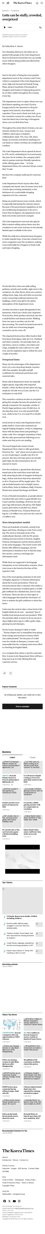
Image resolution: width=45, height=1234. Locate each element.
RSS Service (22, 1168)
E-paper (14, 1168)
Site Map (5, 1171)
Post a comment (22, 706)
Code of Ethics (7, 1180)
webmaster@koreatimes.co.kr (24, 1208)
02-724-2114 (9, 1210)
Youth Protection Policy (11, 1183)
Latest (12, 757)
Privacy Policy (30, 1180)
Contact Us (24, 1160)
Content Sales (33, 1168)
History (15, 1160)
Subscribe (6, 1168)
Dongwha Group (19, 1194)
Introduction (6, 1160)
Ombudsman (19, 1180)
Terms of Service (27, 1183)
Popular (33, 757)
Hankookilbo (6, 1194)
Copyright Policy (8, 1186)
